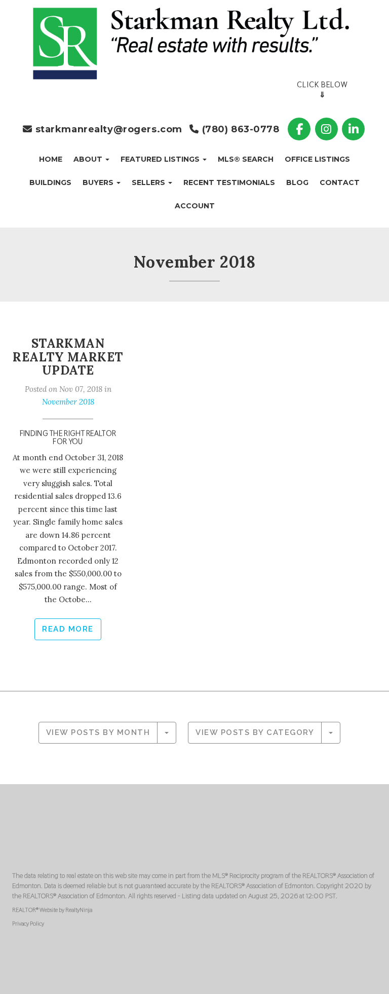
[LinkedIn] (353, 129)
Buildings (50, 182)
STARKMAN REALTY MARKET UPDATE (68, 357)
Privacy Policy (28, 923)
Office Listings (317, 159)
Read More (68, 629)
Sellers (149, 182)
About (88, 159)
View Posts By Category (255, 732)
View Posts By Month (98, 732)
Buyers (99, 182)
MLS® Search (246, 159)
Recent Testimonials (229, 182)
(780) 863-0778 (239, 129)
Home (50, 159)
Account (195, 205)
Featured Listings (161, 159)
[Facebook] (300, 129)
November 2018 (68, 402)
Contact (340, 182)
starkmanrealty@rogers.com (107, 129)
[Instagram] (327, 129)
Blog (297, 182)
